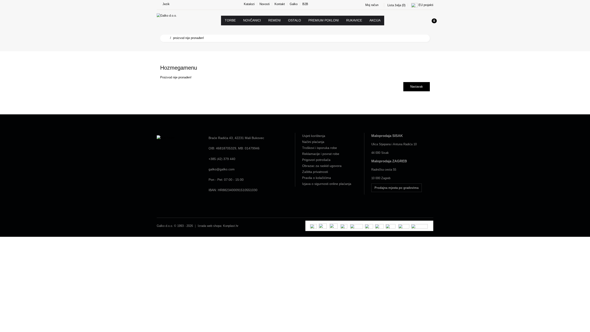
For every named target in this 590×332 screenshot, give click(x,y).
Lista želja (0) (396, 5)
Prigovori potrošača (316, 160)
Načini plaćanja (313, 142)
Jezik (166, 4)
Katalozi (249, 4)
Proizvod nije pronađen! (188, 38)
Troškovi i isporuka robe (319, 148)
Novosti (265, 4)
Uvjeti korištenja (313, 136)
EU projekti (426, 5)
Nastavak (416, 86)
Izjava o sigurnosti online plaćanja (326, 184)
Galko (294, 4)
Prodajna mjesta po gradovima (397, 188)
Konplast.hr (230, 226)
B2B (305, 4)
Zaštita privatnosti (315, 172)
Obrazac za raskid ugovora (322, 166)
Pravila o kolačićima (316, 178)
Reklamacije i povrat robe (320, 154)
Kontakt (279, 4)
